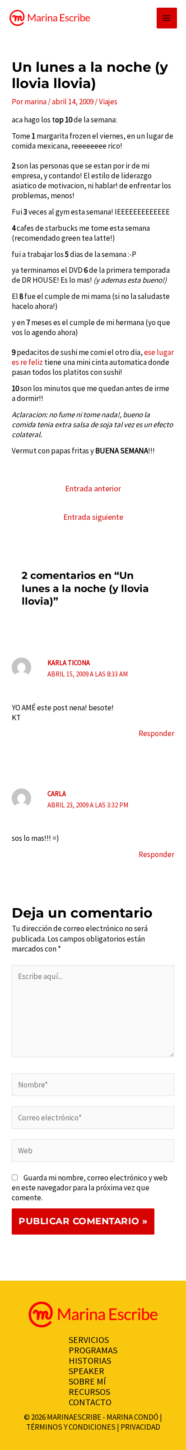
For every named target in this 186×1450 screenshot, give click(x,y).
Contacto (90, 1402)
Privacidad (140, 1427)
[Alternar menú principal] (167, 18)
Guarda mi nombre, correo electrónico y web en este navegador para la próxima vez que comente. (89, 1188)
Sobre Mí (87, 1381)
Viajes (108, 102)
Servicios (89, 1339)
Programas (93, 1350)
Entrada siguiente (93, 517)
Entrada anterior (93, 488)
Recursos (89, 1391)
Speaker (86, 1370)
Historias (90, 1360)
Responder (156, 733)
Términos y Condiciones (71, 1427)
